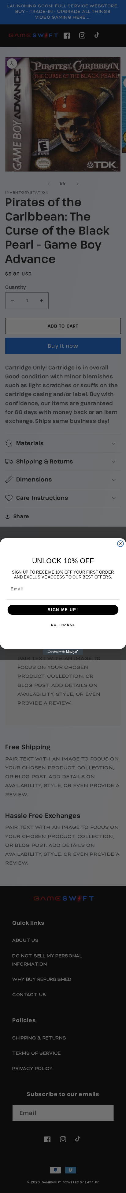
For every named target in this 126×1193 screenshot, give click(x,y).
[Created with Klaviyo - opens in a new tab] (63, 652)
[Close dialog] (120, 544)
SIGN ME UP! (63, 610)
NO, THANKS (63, 625)
